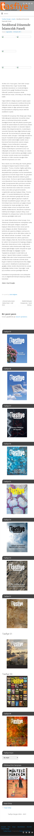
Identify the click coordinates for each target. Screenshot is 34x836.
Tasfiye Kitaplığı (5, 829)
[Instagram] (29, 3)
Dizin (9, 827)
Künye (13, 827)
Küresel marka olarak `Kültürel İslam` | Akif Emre (8, 303)
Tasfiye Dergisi (6, 19)
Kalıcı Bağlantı (13, 294)
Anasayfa (3, 827)
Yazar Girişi (7, 808)
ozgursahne (9, 32)
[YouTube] (31, 3)
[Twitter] (26, 3)
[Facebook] (23, 3)
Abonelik (29, 827)
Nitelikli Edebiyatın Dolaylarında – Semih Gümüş (26, 303)
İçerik (13, 19)
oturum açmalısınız (21, 317)
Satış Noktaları (21, 827)
